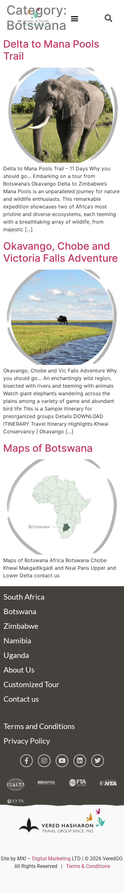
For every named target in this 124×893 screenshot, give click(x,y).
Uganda (16, 655)
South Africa (24, 596)
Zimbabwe (20, 625)
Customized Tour (31, 684)
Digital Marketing (51, 859)
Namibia (17, 640)
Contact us (21, 698)
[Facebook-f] (26, 760)
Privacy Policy (26, 740)
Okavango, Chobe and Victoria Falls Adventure (60, 252)
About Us (18, 669)
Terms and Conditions (39, 726)
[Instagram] (44, 760)
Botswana (19, 611)
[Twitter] (97, 760)
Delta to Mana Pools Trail (51, 50)
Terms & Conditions (88, 866)
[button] (75, 19)
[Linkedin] (79, 760)
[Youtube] (62, 760)
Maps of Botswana (48, 448)
